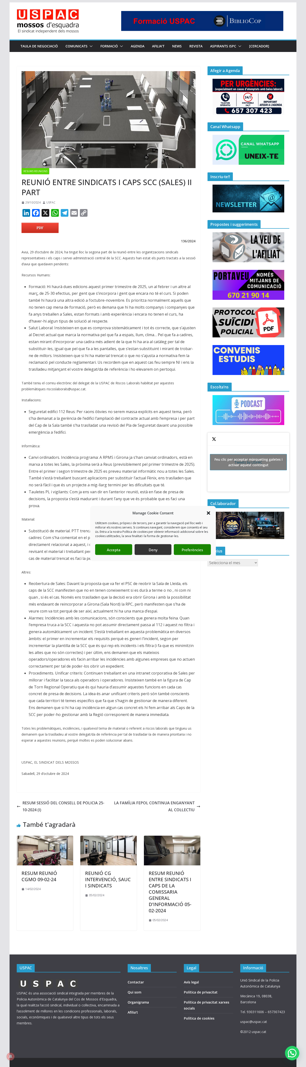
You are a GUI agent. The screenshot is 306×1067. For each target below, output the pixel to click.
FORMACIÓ (109, 46)
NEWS (177, 46)
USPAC (50, 202)
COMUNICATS (76, 46)
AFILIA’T (158, 46)
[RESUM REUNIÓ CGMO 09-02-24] (45, 839)
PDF (40, 227)
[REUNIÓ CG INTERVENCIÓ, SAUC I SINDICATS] (108, 839)
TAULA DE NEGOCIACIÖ (39, 46)
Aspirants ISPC (223, 46)
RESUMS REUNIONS (35, 171)
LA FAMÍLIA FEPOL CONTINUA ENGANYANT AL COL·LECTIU (154, 806)
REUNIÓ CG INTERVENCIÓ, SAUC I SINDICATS (108, 879)
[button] (208, 513)
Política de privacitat (201, 992)
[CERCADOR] (259, 46)
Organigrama (138, 1002)
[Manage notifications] (10, 1056)
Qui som (134, 992)
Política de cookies (199, 1018)
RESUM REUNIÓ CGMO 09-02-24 (39, 876)
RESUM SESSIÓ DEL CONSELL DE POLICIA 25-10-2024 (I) (63, 806)
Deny (153, 549)
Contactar (136, 982)
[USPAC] (48, 980)
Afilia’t (133, 1012)
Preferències (192, 549)
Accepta (113, 549)
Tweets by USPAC (248, 462)
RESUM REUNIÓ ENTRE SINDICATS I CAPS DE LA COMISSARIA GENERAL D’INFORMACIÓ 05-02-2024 (170, 892)
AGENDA (137, 46)
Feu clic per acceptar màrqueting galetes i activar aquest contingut (248, 462)
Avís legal (191, 982)
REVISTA (195, 46)
